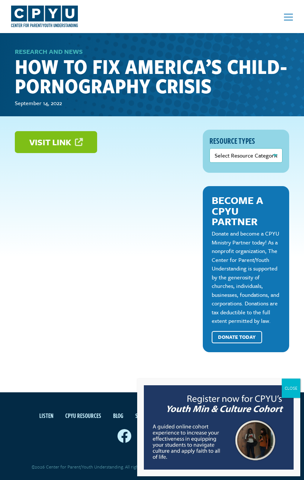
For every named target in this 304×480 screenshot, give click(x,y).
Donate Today (237, 337)
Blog (118, 415)
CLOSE (291, 388)
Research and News (49, 51)
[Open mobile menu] (288, 17)
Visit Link (51, 142)
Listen (46, 415)
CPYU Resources (83, 415)
